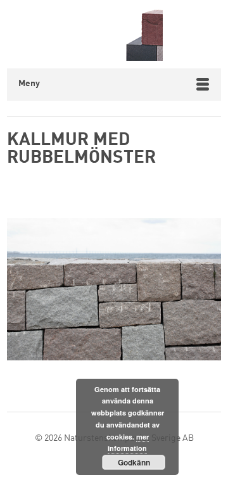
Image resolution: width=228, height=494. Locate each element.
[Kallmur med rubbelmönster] (114, 292)
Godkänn (134, 462)
